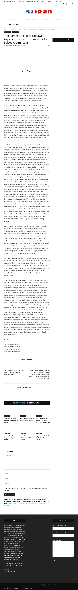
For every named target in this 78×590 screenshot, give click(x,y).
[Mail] (69, 4)
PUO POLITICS (15, 31)
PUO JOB (51, 20)
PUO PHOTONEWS (14, 24)
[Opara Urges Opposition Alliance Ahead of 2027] (27, 412)
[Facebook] (63, 4)
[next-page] (8, 443)
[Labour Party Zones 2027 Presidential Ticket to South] (27, 429)
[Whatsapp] (37, 74)
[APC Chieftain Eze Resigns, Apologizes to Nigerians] (11, 429)
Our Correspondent (11, 45)
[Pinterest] (30, 74)
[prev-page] (5, 443)
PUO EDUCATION (43, 20)
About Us (21, 1)
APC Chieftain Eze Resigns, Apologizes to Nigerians (10, 437)
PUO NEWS (34, 20)
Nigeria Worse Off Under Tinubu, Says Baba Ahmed (43, 437)
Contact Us (49, 1)
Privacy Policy (57, 1)
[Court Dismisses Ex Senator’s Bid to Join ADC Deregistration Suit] (43, 412)
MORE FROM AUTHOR (34, 403)
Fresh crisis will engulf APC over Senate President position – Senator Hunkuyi (14, 372)
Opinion (43, 1)
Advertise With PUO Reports (32, 1)
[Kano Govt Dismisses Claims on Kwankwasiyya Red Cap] (11, 412)
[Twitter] (72, 4)
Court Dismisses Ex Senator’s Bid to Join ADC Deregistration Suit (43, 420)
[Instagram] (66, 4)
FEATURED (6, 416)
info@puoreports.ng (10, 571)
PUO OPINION (12, 29)
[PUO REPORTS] (39, 11)
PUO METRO (27, 20)
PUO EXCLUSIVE (18, 20)
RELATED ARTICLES (19, 403)
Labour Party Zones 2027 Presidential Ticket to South (27, 437)
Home (5, 29)
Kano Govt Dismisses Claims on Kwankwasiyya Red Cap (11, 420)
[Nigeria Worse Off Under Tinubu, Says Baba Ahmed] (43, 429)
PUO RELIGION (59, 20)
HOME (10, 20)
